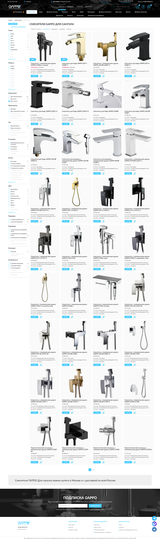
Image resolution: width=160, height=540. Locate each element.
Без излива (13, 161)
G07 (12, 38)
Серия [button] (10, 30)
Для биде (13, 109)
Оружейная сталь (15, 198)
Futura (12, 34)
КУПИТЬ (34, 76)
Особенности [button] (13, 260)
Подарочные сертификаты (96, 15)
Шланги (128, 12)
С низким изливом (15, 163)
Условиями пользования (94, 509)
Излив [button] (10, 158)
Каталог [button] (62, 6)
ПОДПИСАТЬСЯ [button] (95, 505)
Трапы (74, 12)
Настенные (14, 149)
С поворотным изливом (17, 168)
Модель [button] (11, 63)
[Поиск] (113, 6)
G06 (12, 36)
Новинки (80, 6)
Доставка (71, 524)
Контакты (89, 6)
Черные (13, 205)
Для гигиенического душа (18, 111)
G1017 (12, 66)
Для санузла (14, 101)
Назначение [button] (12, 93)
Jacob (12, 47)
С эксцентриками (15, 268)
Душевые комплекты (105, 12)
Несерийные (14, 49)
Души (41, 12)
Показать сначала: (36, 29)
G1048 (12, 68)
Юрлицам (70, 6)
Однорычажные (15, 126)
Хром (12, 202)
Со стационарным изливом (18, 166)
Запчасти (70, 15)
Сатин (12, 200)
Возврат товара (73, 529)
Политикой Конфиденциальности (80, 509)
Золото (13, 193)
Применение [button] (12, 105)
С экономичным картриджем (18, 237)
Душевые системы (52, 12)
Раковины (65, 12)
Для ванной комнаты (16, 96)
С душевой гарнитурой (17, 263)
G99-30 (13, 45)
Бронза (12, 191)
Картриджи (91, 12)
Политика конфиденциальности (128, 529)
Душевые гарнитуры (141, 12)
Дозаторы (119, 12)
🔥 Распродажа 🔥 (18, 12)
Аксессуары (80, 15)
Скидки (122, 527)
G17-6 (12, 40)
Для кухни (13, 99)
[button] (125, 2)
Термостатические (16, 128)
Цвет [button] (10, 186)
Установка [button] (11, 139)
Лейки (82, 12)
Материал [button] (12, 248)
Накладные (14, 146)
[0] (149, 6)
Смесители (31, 12)
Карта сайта (97, 527)
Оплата (71, 527)
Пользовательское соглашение (102, 532)
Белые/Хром (14, 189)
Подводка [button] (11, 216)
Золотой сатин (15, 196)
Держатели (59, 15)
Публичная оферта (99, 529)
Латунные (13, 251)
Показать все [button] (11, 59)
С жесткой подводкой (17, 221)
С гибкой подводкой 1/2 (17, 219)
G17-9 (12, 43)
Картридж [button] (12, 226)
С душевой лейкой (16, 265)
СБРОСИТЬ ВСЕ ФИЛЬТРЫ (18, 27)
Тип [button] (9, 122)
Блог (121, 524)
